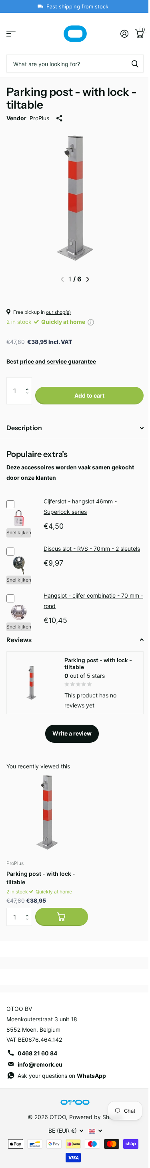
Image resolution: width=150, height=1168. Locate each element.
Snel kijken (18, 532)
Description (24, 428)
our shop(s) (58, 312)
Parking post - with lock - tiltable (40, 877)
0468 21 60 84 (37, 1053)
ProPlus (39, 118)
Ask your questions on (62, 1075)
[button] (29, 382)
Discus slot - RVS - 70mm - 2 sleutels (92, 548)
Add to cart (89, 395)
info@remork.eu (40, 1064)
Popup (91, 321)
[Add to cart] (61, 917)
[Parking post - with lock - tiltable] (47, 812)
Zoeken (135, 64)
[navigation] (87, 279)
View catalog (11, 33)
